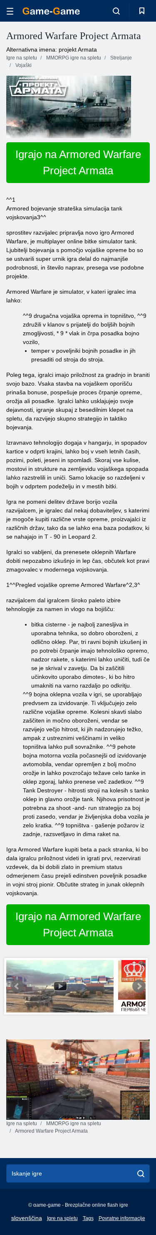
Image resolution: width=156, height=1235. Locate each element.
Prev (17, 986)
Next (139, 986)
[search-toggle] (116, 11)
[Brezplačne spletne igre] (51, 11)
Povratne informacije (122, 1218)
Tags (88, 1218)
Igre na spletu (62, 1218)
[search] (141, 1173)
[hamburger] (10, 11)
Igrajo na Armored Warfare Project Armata (78, 162)
